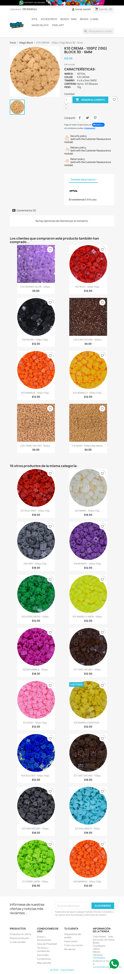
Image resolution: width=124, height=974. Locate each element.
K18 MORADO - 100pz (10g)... (88, 563)
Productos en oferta (20, 934)
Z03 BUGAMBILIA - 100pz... (36, 669)
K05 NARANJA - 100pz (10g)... (36, 392)
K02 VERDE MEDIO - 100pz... (36, 616)
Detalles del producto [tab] (83, 179)
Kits (34, 19)
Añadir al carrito (90, 100)
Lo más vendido (18, 942)
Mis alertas (69, 949)
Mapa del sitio (44, 962)
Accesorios (49, 19)
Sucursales (43, 955)
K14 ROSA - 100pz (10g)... (36, 722)
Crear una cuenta (73, 945)
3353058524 (29, 9)
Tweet (87, 118)
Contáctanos (44, 958)
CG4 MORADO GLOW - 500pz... (36, 286)
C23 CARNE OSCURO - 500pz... (36, 445)
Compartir (80, 118)
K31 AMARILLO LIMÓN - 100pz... (88, 616)
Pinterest (95, 118)
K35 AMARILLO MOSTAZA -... (88, 722)
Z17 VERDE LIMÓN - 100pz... (36, 881)
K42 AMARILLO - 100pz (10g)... (88, 392)
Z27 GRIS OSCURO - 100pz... (36, 828)
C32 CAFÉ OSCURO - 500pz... (88, 339)
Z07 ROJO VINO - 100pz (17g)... (36, 510)
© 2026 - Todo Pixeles (62, 970)
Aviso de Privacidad (47, 943)
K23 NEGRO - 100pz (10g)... (36, 339)
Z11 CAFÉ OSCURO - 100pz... (88, 775)
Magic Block (40, 25)
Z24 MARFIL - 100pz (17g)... (88, 510)
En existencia (77, 199)
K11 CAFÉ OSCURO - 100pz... (88, 669)
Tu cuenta (71, 928)
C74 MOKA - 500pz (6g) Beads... (88, 445)
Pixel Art (58, 25)
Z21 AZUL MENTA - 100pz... (88, 828)
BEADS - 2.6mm (89, 19)
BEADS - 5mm (68, 19)
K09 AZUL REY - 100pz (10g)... (36, 775)
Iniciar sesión (71, 941)
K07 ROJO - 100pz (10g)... (88, 286)
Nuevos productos (19, 938)
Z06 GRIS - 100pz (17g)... (36, 563)
